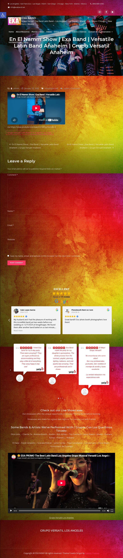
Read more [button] (69, 331)
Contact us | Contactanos (99, 32)
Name (10, 211)
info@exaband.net (17, 7)
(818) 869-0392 (98, 4)
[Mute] (108, 510)
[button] (3, 15)
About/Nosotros (22, 32)
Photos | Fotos (38, 32)
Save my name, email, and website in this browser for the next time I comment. (45, 256)
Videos (49, 32)
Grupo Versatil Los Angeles (61, 517)
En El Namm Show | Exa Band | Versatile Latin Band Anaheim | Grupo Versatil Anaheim (33, 146)
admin (16, 88)
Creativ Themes (92, 553)
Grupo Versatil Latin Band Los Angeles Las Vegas (29, 132)
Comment (12, 174)
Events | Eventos (79, 32)
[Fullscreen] (112, 510)
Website (11, 239)
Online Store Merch (62, 32)
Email (10, 225)
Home (11, 32)
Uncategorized (51, 88)
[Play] (11, 510)
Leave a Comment (72, 88)
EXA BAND (28, 18)
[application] (61, 483)
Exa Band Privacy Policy (18, 42)
